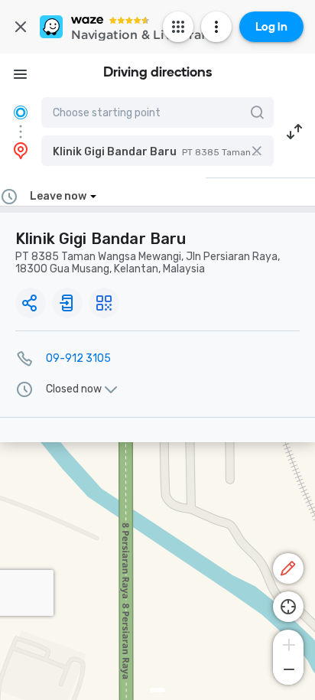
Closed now (74, 389)
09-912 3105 (78, 358)
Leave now (58, 196)
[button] (157, 150)
